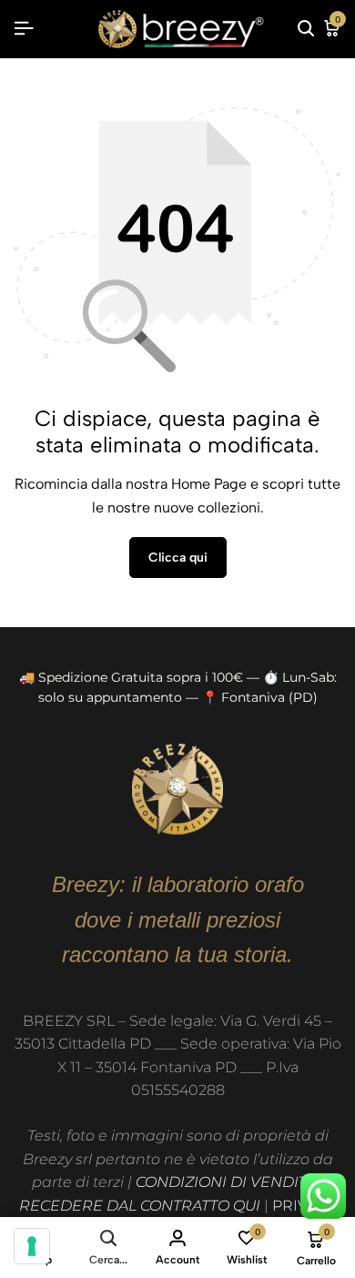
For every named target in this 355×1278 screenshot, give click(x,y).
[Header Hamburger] (24, 28)
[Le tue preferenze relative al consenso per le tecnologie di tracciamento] (32, 1246)
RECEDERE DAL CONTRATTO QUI (139, 1205)
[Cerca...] (306, 29)
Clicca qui (178, 557)
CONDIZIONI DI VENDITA (226, 1182)
